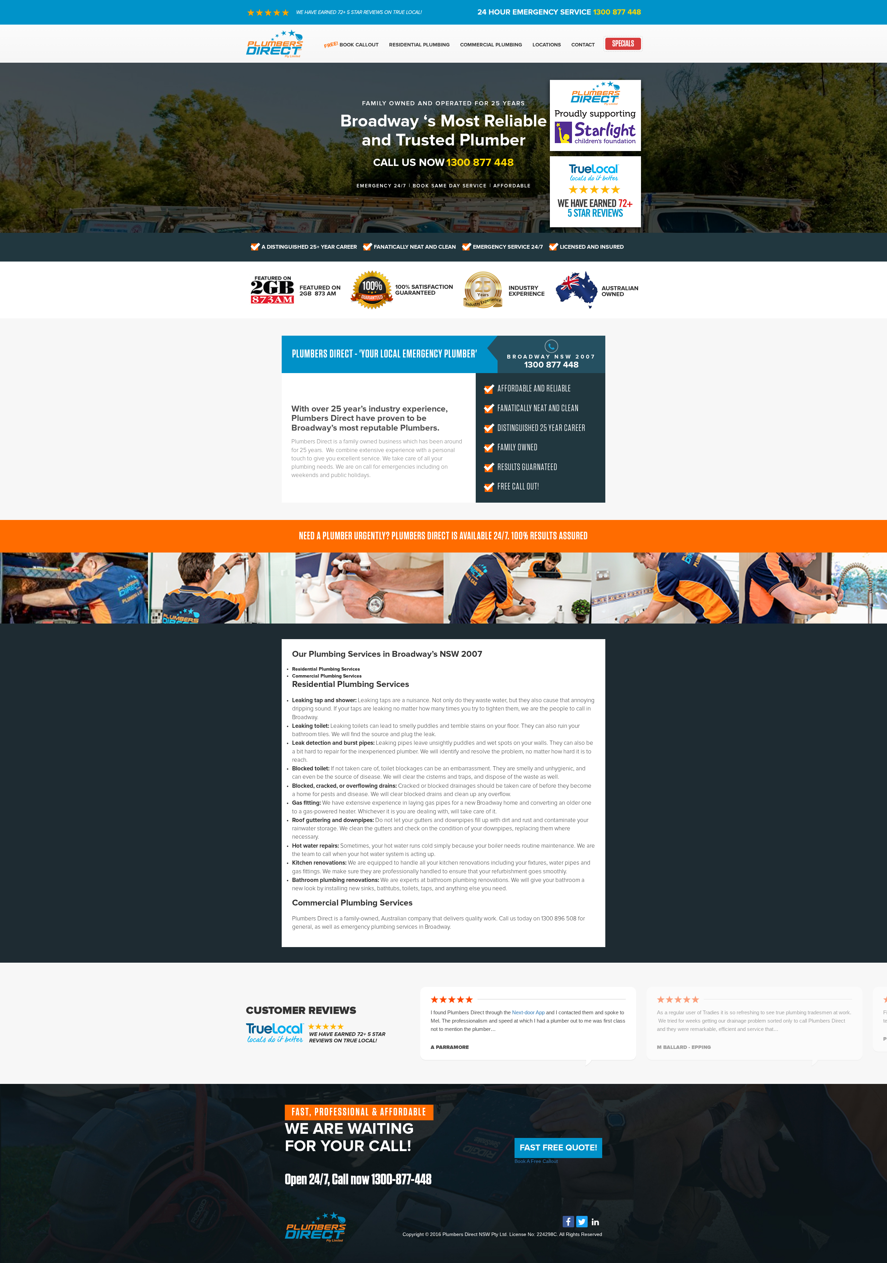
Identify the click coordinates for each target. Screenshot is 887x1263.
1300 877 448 (617, 12)
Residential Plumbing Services (350, 684)
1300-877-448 (401, 1179)
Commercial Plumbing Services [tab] (327, 676)
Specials (623, 43)
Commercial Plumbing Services (352, 903)
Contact (583, 45)
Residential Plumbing (419, 45)
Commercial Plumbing (491, 45)
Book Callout (359, 45)
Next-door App (529, 1012)
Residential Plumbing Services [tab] (326, 669)
